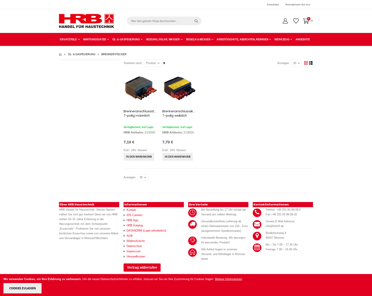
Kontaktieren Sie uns (297, 4)
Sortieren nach (133, 63)
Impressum (134, 251)
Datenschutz (134, 246)
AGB (130, 235)
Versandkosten (136, 256)
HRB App (132, 220)
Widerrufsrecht (136, 241)
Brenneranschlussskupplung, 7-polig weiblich (179, 113)
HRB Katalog (135, 225)
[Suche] (196, 21)
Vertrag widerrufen (142, 267)
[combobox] (164, 21)
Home (60, 54)
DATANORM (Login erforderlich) (146, 230)
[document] (186, 285)
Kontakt (131, 209)
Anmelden (273, 4)
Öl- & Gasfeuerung (81, 54)
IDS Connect (135, 215)
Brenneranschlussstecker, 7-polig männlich (141, 113)
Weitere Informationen (228, 279)
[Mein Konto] (285, 20)
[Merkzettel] (295, 20)
